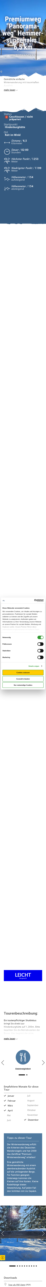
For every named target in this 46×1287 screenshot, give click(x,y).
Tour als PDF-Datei (16, 1285)
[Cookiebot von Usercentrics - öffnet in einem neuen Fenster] (34, 600)
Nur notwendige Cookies (23, 685)
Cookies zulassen (23, 672)
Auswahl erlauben (23, 679)
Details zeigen (34, 666)
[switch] (40, 644)
